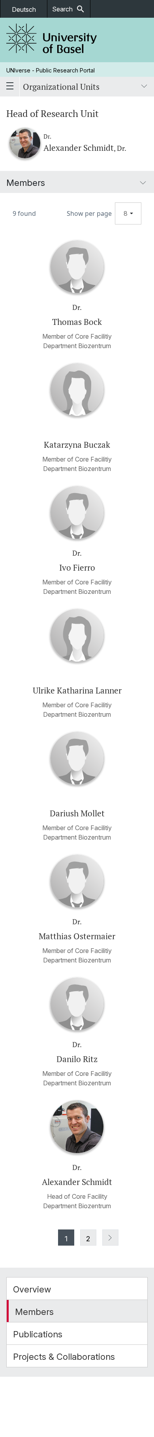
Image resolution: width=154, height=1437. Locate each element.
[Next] (110, 1237)
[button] (77, 1288)
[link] (51, 40)
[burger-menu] (10, 86)
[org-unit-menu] (144, 86)
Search (68, 9)
